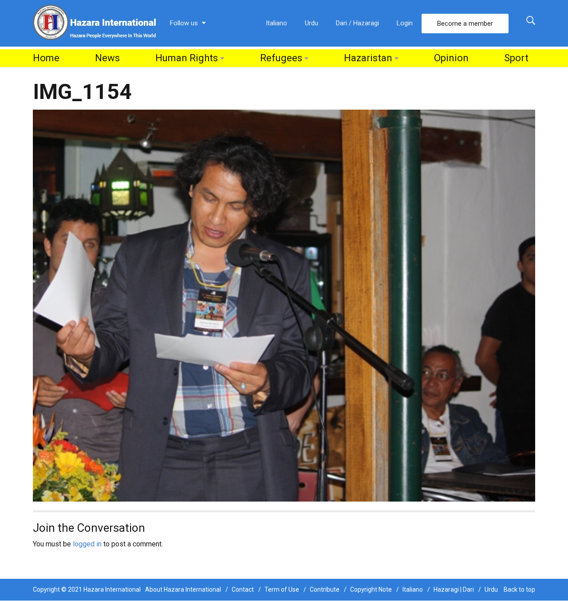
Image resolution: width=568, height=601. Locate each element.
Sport (516, 57)
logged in (87, 544)
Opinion (451, 57)
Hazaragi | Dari (454, 589)
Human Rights (186, 57)
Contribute (324, 589)
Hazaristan (368, 57)
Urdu (311, 23)
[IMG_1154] (284, 305)
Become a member (465, 24)
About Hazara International (183, 589)
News (107, 57)
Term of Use (281, 589)
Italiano (276, 23)
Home (46, 57)
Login (405, 23)
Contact (243, 589)
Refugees (281, 57)
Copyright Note (371, 589)
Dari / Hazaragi (357, 23)
